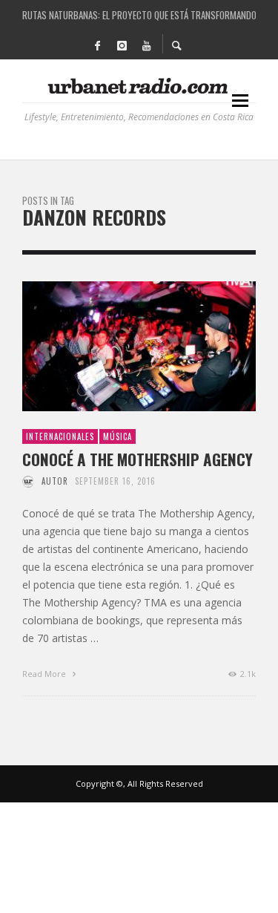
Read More (45, 673)
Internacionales (60, 436)
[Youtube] (147, 44)
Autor (55, 481)
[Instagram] (122, 44)
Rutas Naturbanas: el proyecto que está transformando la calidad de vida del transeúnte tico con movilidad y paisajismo (139, 14)
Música (117, 436)
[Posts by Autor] (28, 481)
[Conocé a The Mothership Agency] (115, 346)
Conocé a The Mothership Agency (137, 459)
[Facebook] (98, 44)
